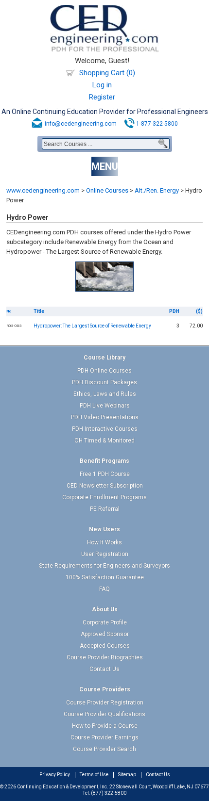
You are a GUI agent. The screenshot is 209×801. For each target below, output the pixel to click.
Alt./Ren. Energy (157, 190)
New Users (104, 529)
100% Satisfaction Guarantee (105, 577)
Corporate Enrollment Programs (104, 497)
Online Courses (107, 190)
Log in (102, 85)
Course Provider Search (104, 749)
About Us (105, 609)
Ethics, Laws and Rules (104, 394)
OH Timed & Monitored (104, 440)
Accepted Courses (105, 645)
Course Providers (104, 689)
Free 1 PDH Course (105, 474)
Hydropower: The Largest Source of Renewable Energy (92, 325)
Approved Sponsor (105, 634)
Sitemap (127, 774)
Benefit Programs (104, 461)
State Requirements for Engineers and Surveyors (104, 565)
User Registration (104, 554)
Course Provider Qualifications (104, 714)
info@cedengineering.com (81, 123)
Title (39, 311)
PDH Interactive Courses (105, 428)
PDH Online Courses (104, 370)
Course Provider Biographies (105, 657)
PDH (174, 311)
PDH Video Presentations (105, 417)
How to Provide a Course (105, 725)
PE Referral (105, 509)
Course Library (104, 357)
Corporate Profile (105, 622)
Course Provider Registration (104, 702)
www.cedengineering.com (43, 190)
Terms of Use (94, 774)
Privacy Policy (54, 774)
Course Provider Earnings (104, 737)
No (9, 311)
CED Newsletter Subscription (105, 485)
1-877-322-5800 (157, 123)
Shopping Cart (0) (107, 72)
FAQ (104, 589)
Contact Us (104, 669)
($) (199, 311)
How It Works (104, 542)
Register (102, 97)
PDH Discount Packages (104, 382)
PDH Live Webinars (105, 405)
